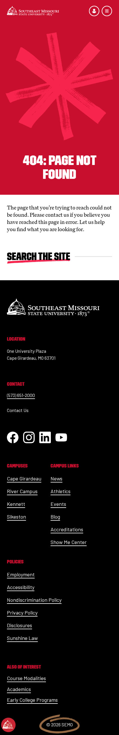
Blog (55, 516)
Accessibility (20, 587)
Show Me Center (69, 542)
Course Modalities (26, 678)
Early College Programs (32, 700)
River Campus (22, 491)
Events (58, 504)
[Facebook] (12, 437)
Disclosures (19, 625)
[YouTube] (61, 437)
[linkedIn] (45, 437)
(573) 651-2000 (21, 395)
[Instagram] (29, 437)
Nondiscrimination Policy (34, 600)
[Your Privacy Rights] (8, 725)
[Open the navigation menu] (107, 11)
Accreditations (67, 529)
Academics (19, 689)
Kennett (16, 504)
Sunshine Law (22, 638)
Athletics (60, 491)
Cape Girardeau (24, 478)
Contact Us (18, 410)
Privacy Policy (22, 612)
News (56, 478)
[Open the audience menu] (94, 11)
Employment (21, 574)
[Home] (33, 11)
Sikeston (16, 516)
